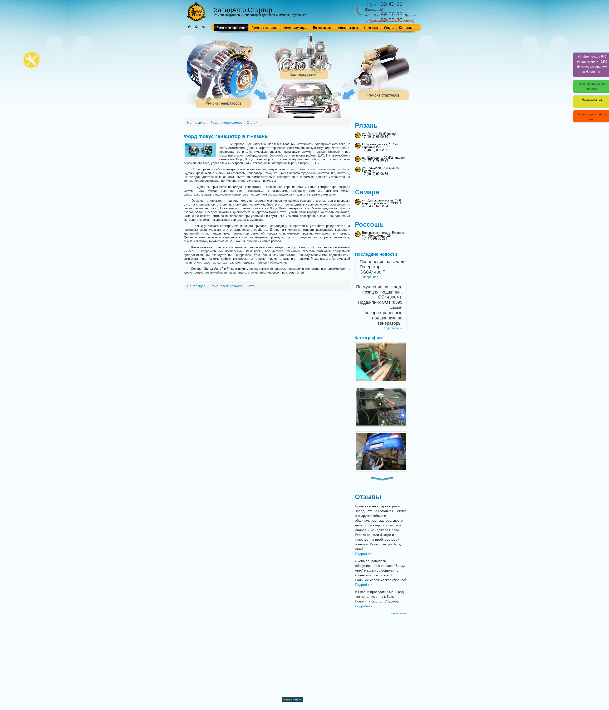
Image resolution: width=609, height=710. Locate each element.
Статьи (252, 122)
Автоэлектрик (348, 27)
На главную (196, 122)
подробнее (370, 277)
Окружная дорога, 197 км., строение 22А (381, 145)
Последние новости (376, 254)
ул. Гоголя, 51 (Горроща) (380, 133)
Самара (367, 191)
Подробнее (364, 553)
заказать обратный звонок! (391, 20)
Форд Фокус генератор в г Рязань (226, 136)
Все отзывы (398, 613)
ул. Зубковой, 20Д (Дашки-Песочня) (381, 169)
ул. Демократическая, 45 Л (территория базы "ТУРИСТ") (382, 201)
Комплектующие (295, 27)
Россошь (369, 224)
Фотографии (368, 337)
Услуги (388, 27)
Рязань (366, 125)
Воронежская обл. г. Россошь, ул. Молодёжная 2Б (384, 234)
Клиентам (371, 27)
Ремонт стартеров (264, 27)
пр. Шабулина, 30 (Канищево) (383, 157)
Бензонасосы (322, 27)
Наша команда (592, 99)
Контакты (405, 27)
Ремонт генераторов (231, 27)
